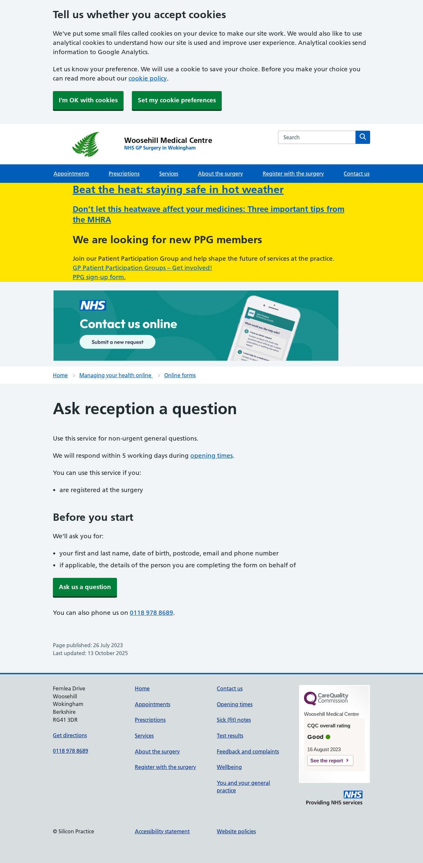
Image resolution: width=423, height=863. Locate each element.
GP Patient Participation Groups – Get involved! (142, 268)
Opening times (234, 704)
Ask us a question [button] (85, 587)
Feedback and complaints (248, 751)
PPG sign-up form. (99, 277)
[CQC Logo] (326, 704)
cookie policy (148, 78)
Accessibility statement (162, 831)
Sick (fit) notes (234, 719)
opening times (211, 455)
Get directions (70, 735)
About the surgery (220, 173)
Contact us (356, 173)
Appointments (71, 173)
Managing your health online (116, 375)
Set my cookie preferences (177, 100)
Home (60, 375)
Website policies (236, 831)
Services (168, 173)
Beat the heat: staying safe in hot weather (178, 189)
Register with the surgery (293, 173)
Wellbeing (229, 767)
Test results (230, 735)
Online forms (180, 375)
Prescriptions (124, 173)
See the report (326, 760)
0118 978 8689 (151, 612)
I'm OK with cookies (88, 100)
